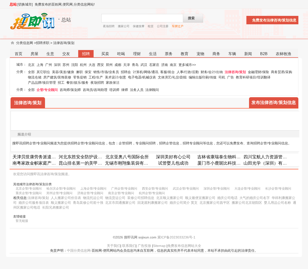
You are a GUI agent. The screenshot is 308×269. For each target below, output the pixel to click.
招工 (61, 82)
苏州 (66, 65)
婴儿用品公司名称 (277, 203)
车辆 (232, 54)
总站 (13, 4)
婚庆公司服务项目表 (34, 203)
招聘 (86, 54)
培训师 (114, 90)
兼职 (79, 72)
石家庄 (154, 65)
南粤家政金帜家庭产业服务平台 (43, 163)
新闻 (248, 54)
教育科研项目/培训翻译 (253, 77)
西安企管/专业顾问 (155, 188)
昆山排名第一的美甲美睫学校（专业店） (98, 163)
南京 (173, 65)
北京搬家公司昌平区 (214, 203)
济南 (164, 65)
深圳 (57, 65)
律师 (124, 90)
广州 (48, 65)
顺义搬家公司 (61, 203)
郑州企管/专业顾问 (59, 193)
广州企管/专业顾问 (124, 188)
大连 (92, 65)
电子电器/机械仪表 (142, 77)
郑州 (109, 65)
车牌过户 (177, 26)
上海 (40, 65)
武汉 (144, 65)
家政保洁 (112, 82)
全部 (31, 72)
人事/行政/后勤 (188, 72)
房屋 (34, 54)
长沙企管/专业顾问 (278, 188)
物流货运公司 (115, 198)
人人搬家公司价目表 (66, 198)
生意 (50, 54)
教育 (184, 54)
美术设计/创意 (115, 77)
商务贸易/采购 (281, 72)
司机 (221, 77)
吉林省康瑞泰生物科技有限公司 (227, 156)
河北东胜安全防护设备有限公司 (89, 156)
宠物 (200, 54)
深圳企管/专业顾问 (217, 188)
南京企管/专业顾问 (121, 193)
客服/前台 (167, 72)
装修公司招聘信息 (140, 198)
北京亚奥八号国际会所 (127, 156)
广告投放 (144, 246)
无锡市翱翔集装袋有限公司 (131, 163)
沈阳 (74, 65)
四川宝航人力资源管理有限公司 (274, 156)
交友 (66, 54)
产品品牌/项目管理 (42, 82)
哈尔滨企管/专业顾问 (61, 188)
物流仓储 (34, 77)
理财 (137, 54)
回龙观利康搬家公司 (152, 203)
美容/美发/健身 (63, 72)
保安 (88, 72)
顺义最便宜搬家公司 (200, 198)
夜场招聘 (109, 26)
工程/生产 (96, 77)
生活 (153, 54)
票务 (169, 54)
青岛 (135, 65)
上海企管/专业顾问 (93, 188)
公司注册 (162, 26)
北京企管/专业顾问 (29, 188)
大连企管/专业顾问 (247, 188)
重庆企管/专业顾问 (29, 193)
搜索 (191, 18)
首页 (18, 54)
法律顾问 (152, 90)
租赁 (151, 26)
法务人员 (136, 90)
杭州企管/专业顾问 (152, 193)
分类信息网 (24, 43)
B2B (264, 54)
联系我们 (129, 246)
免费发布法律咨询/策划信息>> (274, 21)
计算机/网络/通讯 (145, 72)
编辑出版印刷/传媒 (203, 77)
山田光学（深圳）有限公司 (269, 163)
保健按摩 (138, 26)
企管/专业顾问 (47, 90)
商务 (216, 54)
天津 (126, 65)
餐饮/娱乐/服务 (77, 82)
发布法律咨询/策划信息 (273, 102)
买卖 (105, 54)
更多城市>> (187, 65)
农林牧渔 (283, 54)
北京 (31, 65)
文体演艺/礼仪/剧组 (172, 77)
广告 (230, 77)
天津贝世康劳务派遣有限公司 (41, 156)
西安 (100, 65)
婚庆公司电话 (227, 198)
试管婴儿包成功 (173, 163)
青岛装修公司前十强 (88, 203)
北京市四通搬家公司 (120, 203)
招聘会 (126, 72)
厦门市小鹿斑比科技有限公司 (225, 163)
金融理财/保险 (258, 72)
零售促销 (80, 77)
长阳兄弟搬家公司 (55, 207)
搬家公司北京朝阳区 (247, 203)
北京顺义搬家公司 (169, 198)
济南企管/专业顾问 (90, 193)
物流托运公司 (93, 198)
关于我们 (113, 246)
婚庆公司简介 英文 (184, 203)
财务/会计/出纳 (212, 72)
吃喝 (121, 54)
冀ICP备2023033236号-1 (176, 237)
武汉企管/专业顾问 (186, 188)
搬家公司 (123, 26)
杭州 (83, 65)
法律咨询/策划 (63, 43)
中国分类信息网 (78, 250)
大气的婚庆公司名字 (254, 198)
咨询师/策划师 (70, 90)
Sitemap (159, 246)
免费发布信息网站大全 (184, 246)
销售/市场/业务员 (106, 72)
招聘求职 (42, 43)
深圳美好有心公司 (173, 156)
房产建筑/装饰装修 (57, 77)
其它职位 (43, 72)
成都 (118, 65)
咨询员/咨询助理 (95, 90)
